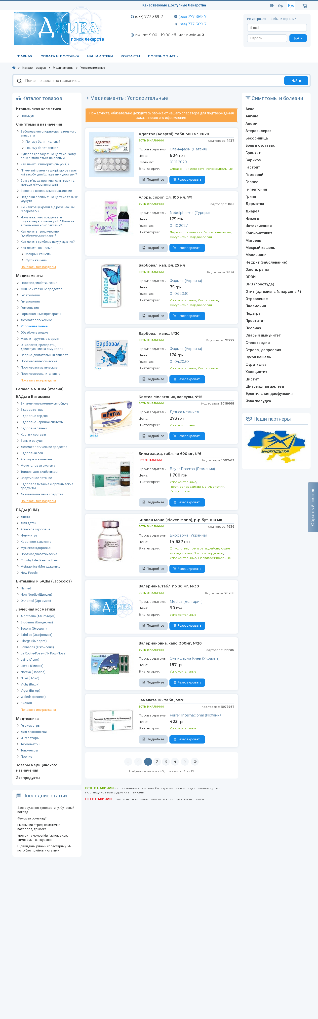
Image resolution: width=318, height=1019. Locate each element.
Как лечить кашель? (36, 248)
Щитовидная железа (264, 386)
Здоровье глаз (32, 409)
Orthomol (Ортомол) (36, 601)
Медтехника (27, 718)
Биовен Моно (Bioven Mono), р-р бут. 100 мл (180, 520)
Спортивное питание (36, 478)
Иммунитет (29, 535)
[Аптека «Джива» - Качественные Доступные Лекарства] (59, 28)
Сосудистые (179, 237)
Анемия (252, 123)
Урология (216, 486)
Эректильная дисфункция (269, 393)
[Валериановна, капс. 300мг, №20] (111, 663)
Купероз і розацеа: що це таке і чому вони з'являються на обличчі (48, 156)
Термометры (30, 744)
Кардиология (201, 237)
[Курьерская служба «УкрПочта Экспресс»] (276, 446)
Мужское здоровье (35, 548)
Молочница (256, 255)
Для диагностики (34, 732)
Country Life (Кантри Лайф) (41, 560)
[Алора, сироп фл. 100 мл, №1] (111, 217)
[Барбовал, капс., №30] (111, 353)
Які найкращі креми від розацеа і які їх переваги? (48, 209)
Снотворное (208, 300)
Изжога (252, 218)
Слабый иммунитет (263, 335)
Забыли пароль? (283, 19)
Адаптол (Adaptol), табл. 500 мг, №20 (174, 134)
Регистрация (257, 19)
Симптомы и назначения (39, 124)
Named (26, 588)
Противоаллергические (39, 361)
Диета (25, 517)
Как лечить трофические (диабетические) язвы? (40, 233)
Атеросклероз (258, 131)
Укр (280, 5)
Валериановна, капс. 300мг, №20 (170, 643)
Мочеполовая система (38, 465)
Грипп (250, 196)
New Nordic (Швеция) (36, 594)
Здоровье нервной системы (42, 422)
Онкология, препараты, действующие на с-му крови (42, 347)
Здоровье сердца (34, 416)
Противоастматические (39, 367)
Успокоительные (34, 326)
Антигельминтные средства (42, 494)
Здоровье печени (34, 428)
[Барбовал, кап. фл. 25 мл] (111, 285)
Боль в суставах (260, 145)
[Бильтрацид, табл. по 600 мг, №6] (111, 473)
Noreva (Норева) (33, 672)
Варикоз (253, 160)
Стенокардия (257, 342)
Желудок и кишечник (37, 459)
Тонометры (29, 750)
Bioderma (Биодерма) (37, 622)
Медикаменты (29, 275)
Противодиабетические (39, 283)
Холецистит (256, 372)
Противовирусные (208, 553)
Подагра (253, 313)
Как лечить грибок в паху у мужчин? (48, 241)
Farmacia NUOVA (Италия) (40, 389)
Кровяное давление (36, 541)
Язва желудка (258, 401)
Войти (298, 38)
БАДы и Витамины (33, 396)
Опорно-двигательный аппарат (44, 355)
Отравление (256, 299)
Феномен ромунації (31, 818)
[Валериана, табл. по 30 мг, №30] (111, 606)
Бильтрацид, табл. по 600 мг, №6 (170, 453)
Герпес (251, 182)
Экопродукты (28, 778)
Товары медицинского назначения (36, 768)
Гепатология (30, 295)
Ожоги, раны (257, 269)
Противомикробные (214, 558)
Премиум (27, 116)
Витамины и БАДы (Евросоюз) (44, 581)
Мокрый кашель (38, 254)
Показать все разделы (38, 267)
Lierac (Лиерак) (32, 666)
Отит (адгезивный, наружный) (273, 291)
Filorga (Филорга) (34, 641)
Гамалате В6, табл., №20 (162, 700)
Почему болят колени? (43, 141)
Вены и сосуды (32, 440)
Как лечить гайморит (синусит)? (45, 164)
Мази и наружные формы (40, 338)
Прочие (26, 756)
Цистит (252, 379)
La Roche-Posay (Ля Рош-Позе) (44, 653)
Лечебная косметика (35, 609)
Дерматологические (36, 320)
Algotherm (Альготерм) (38, 616)
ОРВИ (250, 277)
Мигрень (253, 240)
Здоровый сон (32, 453)
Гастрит (252, 167)
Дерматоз (254, 204)
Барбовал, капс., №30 (159, 333)
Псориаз (253, 328)
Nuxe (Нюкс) (30, 678)
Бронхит (253, 153)
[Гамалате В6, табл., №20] (111, 720)
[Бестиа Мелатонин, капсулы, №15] (111, 417)
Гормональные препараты (41, 314)
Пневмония (255, 306)
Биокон (26, 703)
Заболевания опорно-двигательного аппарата (49, 133)
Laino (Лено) (30, 659)
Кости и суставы (33, 434)
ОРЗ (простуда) (259, 284)
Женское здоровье (35, 529)
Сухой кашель (36, 260)
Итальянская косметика (38, 109)
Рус (291, 5)
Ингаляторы (30, 738)
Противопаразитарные (188, 486)
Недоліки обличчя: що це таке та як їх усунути (49, 199)
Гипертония (256, 189)
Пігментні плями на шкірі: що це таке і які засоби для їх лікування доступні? (49, 172)
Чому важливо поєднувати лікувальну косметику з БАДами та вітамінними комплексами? (47, 221)
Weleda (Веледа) (33, 697)
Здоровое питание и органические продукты (47, 486)
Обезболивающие (34, 332)
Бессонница (256, 138)
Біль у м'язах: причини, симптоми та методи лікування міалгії (48, 182)
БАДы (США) (27, 510)
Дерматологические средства (44, 447)
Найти (296, 80)
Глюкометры (30, 725)
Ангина (251, 116)
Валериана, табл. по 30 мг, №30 (169, 586)
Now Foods (29, 573)
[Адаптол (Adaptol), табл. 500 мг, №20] (111, 154)
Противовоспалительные (40, 373)
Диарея (252, 211)
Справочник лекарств (187, 168)
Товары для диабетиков (39, 472)
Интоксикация (258, 226)
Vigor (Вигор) (30, 690)
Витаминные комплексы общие (44, 403)
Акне (249, 109)
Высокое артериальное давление (46, 191)
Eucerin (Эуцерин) (34, 628)
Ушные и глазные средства (41, 289)
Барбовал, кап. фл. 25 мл (162, 265)
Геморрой (254, 174)
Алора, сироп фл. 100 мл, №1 (165, 197)
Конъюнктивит (258, 233)
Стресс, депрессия (263, 350)
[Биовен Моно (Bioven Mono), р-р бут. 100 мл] (111, 540)
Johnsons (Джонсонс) (37, 647)
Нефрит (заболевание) (266, 262)
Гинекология (30, 301)
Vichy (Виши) (30, 684)
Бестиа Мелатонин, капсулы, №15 (170, 397)
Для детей (28, 523)
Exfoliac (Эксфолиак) (36, 635)
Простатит (255, 320)
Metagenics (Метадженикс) (41, 566)
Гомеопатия (30, 307)
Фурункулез (256, 364)
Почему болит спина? (42, 148)
